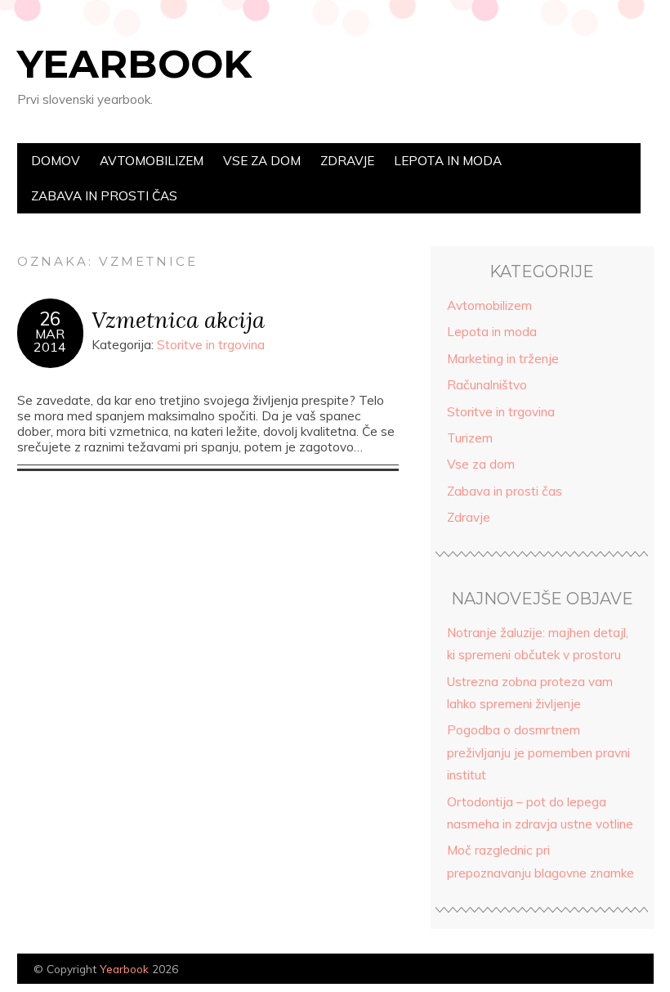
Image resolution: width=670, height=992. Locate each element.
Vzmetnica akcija (178, 319)
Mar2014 (50, 340)
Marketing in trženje (503, 358)
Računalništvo (487, 385)
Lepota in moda (448, 160)
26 (49, 318)
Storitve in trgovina (211, 344)
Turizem (470, 438)
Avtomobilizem (151, 160)
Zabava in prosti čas (104, 196)
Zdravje (347, 160)
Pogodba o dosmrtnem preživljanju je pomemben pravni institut (538, 752)
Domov (55, 160)
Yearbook (134, 64)
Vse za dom (262, 160)
